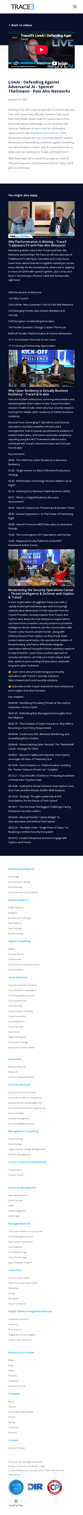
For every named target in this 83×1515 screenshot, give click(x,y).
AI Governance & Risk (19, 882)
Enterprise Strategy (18, 1042)
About (11, 1401)
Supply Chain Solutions (19, 1340)
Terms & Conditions (27, 1466)
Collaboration (15, 1169)
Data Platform (15, 923)
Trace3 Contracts (16, 1303)
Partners (12, 1432)
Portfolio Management (19, 1154)
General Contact (16, 1448)
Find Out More (15, 969)
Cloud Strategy (15, 1139)
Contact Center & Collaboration (27, 1161)
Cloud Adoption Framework (22, 990)
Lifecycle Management (22, 1187)
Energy (11, 1293)
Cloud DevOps (15, 1006)
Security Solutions (19, 1084)
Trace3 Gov (15, 1270)
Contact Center (16, 1175)
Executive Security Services (22, 1092)
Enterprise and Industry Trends (23, 964)
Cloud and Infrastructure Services (25, 1231)
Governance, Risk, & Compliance (25, 1097)
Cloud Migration (16, 1021)
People (11, 1417)
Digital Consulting (19, 941)
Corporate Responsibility (20, 1412)
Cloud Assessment (17, 1000)
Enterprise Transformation (21, 1047)
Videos (11, 949)
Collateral (13, 1381)
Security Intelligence (18, 1118)
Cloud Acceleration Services (22, 985)
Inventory (13, 1324)
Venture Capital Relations (21, 1077)
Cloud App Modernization (21, 995)
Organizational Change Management (26, 1149)
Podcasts (12, 1375)
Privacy (11, 1466)
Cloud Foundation (17, 1016)
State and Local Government (23, 1283)
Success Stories (16, 954)
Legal (42, 1466)
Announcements (16, 1386)
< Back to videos (20, 25)
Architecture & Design (19, 918)
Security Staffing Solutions (21, 1123)
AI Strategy (13, 876)
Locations (13, 1427)
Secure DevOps (16, 1113)
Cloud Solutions (17, 977)
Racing (11, 1422)
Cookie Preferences (18, 1470)
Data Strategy (15, 928)
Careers (12, 1406)
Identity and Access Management (25, 1103)
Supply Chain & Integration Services (30, 1311)
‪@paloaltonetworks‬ (47, 133)
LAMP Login (14, 1216)
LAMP (11, 1205)
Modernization (16, 933)
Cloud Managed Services (20, 1236)
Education (13, 1288)
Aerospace (13, 1298)
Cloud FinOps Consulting (20, 1011)
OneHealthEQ (15, 1247)
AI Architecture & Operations (23, 892)
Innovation (15, 1059)
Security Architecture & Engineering (26, 1108)
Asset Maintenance (17, 1195)
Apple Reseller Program (20, 1262)
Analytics (12, 912)
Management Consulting (23, 1131)
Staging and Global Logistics (22, 1334)
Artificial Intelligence (21, 868)
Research (13, 1072)
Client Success (15, 1200)
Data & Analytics (18, 899)
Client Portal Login (17, 1257)
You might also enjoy (22, 195)
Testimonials (14, 959)
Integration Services (18, 1319)
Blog (10, 1365)
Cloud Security (15, 1026)
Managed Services (19, 1223)
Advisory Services (16, 1066)
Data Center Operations (20, 1241)
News (11, 1360)
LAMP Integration (17, 1210)
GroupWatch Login (17, 1252)
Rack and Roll (15, 1329)
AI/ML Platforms (16, 907)
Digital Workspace (17, 1037)
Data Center (14, 1032)
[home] (22, 7)
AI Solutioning (15, 887)
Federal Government (19, 1277)
